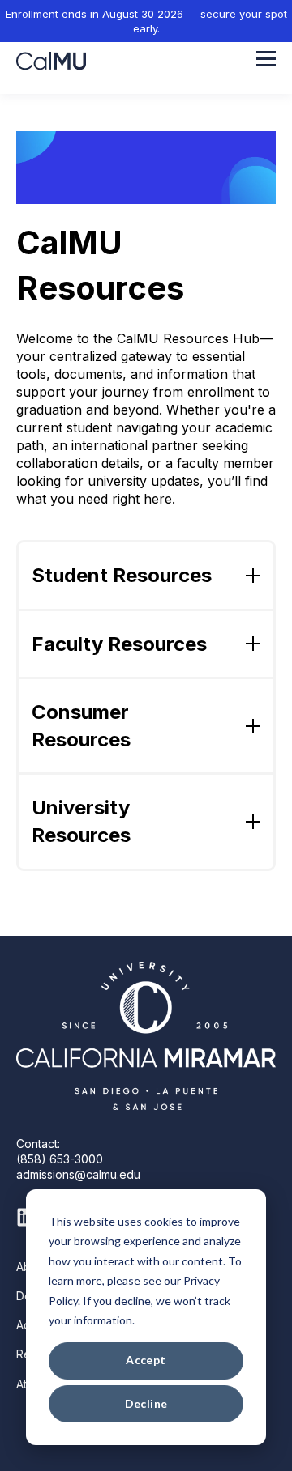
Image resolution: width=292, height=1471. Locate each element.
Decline (146, 1403)
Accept (146, 1360)
